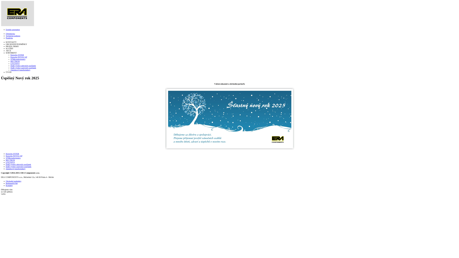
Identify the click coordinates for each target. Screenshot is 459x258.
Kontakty (9, 186)
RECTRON (15, 61)
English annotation (13, 30)
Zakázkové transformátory (20, 70)
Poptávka (9, 38)
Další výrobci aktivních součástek (23, 66)
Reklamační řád (12, 183)
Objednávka (10, 34)
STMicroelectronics (18, 59)
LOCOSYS (15, 64)
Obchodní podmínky (13, 181)
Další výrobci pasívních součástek (23, 68)
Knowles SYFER (17, 55)
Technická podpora (13, 36)
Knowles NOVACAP (19, 57)
